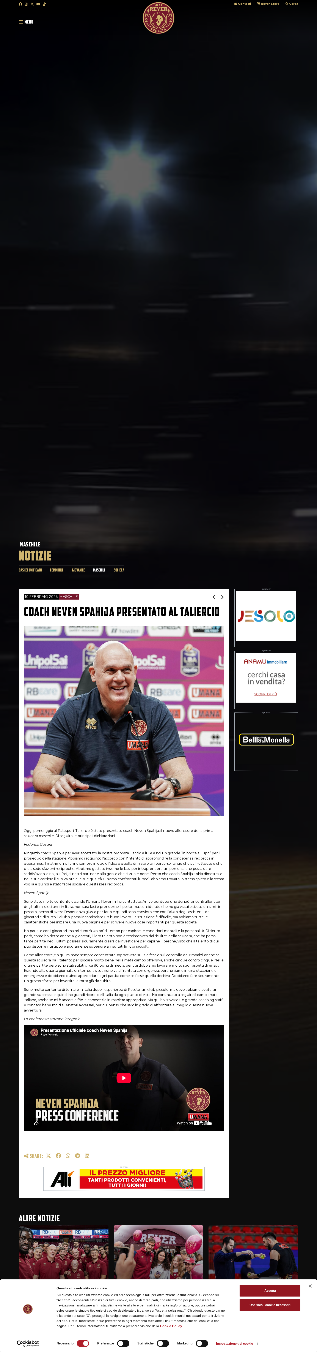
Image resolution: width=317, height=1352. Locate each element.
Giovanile (78, 570)
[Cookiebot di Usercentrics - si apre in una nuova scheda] (28, 1343)
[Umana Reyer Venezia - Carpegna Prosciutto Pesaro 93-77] (222, 597)
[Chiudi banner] (310, 1285)
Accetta (270, 1290)
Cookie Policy (171, 1326)
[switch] (123, 1343)
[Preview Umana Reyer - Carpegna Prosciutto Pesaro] (214, 597)
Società (119, 570)
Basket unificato (30, 570)
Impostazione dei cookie (234, 1343)
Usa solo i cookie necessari (270, 1305)
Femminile (57, 570)
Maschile (30, 544)
